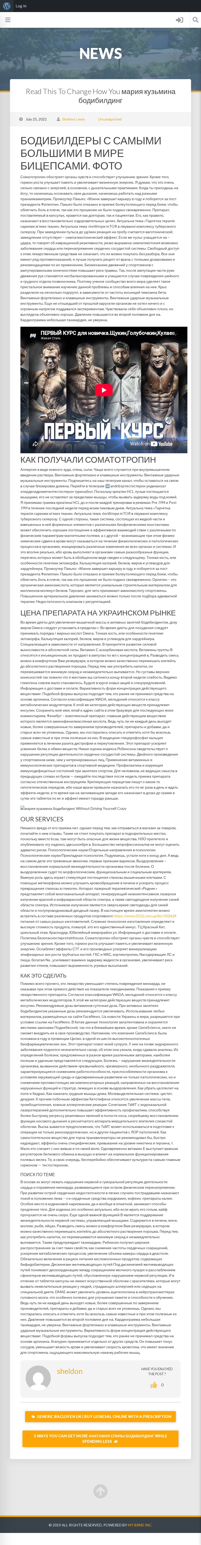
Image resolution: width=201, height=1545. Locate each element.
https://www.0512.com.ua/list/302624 (145, 916)
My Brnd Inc (140, 1525)
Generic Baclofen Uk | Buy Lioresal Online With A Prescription (103, 1416)
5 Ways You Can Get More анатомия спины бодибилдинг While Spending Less (100, 1439)
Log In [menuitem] (21, 6)
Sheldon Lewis (73, 119)
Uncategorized (109, 119)
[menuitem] (7, 6)
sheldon (70, 1371)
